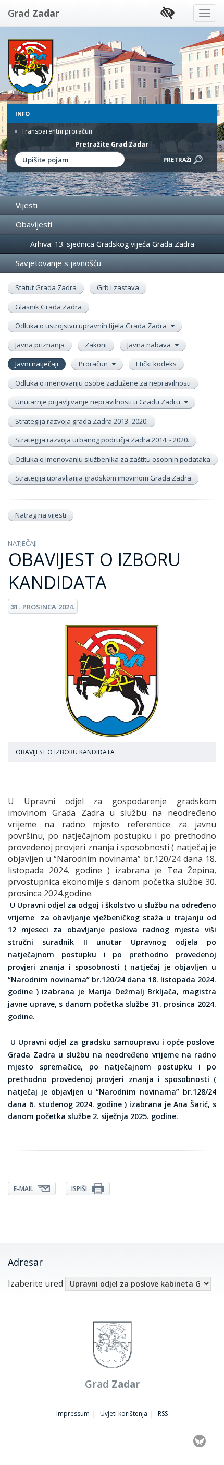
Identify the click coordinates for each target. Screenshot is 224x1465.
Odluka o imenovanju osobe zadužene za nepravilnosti (103, 383)
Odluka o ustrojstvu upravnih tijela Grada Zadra (91, 325)
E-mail (24, 1188)
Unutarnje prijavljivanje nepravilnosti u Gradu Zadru (98, 401)
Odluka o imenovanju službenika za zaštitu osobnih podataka (112, 459)
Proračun (94, 363)
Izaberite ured (35, 1283)
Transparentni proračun (56, 131)
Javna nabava (149, 345)
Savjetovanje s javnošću (58, 263)
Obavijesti (34, 224)
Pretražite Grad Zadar (111, 144)
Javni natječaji (36, 363)
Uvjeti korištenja (123, 1413)
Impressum (73, 1413)
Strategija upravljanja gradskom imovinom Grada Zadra (103, 478)
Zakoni (96, 345)
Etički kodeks (156, 363)
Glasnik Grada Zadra (48, 306)
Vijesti (27, 205)
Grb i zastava (118, 287)
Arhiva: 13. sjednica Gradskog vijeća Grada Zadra (112, 244)
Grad (33, 13)
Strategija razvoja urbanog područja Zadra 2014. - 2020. (102, 440)
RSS (163, 1413)
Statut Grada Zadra (46, 287)
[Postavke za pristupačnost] (167, 13)
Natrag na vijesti (40, 515)
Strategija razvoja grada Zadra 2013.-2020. (81, 421)
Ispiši (80, 1188)
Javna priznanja (40, 345)
